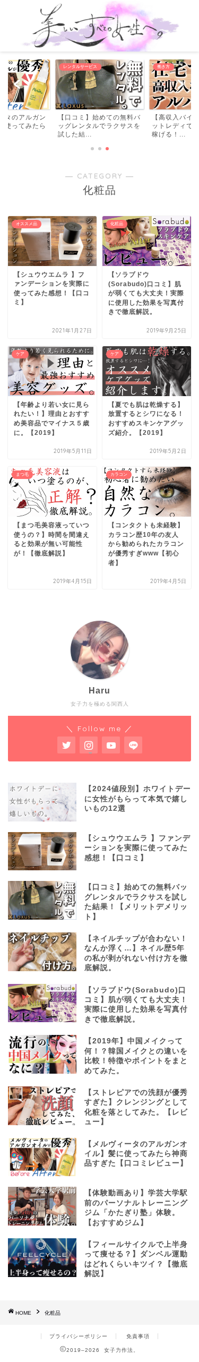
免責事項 (138, 1336)
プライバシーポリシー (78, 1336)
